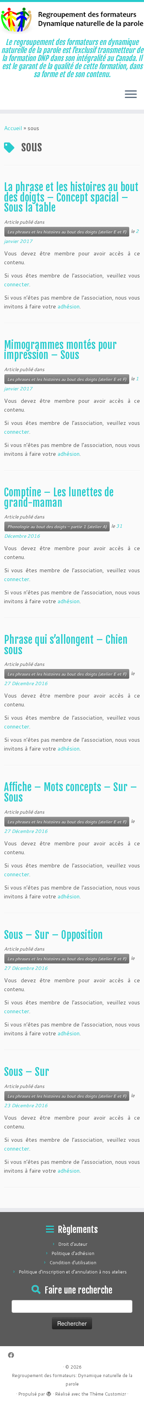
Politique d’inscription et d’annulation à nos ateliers (73, 1272)
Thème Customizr (108, 1394)
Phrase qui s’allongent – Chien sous (66, 645)
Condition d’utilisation (73, 1262)
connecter (16, 284)
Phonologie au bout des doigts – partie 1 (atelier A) (57, 526)
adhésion (69, 306)
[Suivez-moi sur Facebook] (13, 1355)
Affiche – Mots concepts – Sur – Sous (70, 792)
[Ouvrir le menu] (131, 95)
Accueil (13, 128)
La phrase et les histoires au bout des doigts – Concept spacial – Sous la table (71, 197)
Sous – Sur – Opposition (53, 935)
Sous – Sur (26, 1071)
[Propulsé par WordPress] (49, 1392)
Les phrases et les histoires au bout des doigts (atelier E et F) (66, 232)
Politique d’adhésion (73, 1253)
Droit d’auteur (72, 1244)
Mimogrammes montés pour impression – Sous (60, 350)
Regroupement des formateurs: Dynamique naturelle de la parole (72, 1379)
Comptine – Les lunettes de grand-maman (59, 497)
